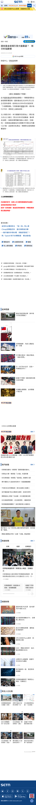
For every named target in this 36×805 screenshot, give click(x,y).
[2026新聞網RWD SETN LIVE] (2, 2)
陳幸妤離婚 (23, 5)
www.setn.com (17, 801)
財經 (29, 5)
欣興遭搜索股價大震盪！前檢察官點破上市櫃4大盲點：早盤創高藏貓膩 (6, 704)
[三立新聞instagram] (12, 791)
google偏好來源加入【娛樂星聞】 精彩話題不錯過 (19, 266)
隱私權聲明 (4, 801)
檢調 (18, 546)
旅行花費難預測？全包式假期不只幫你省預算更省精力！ (6, 723)
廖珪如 (11, 60)
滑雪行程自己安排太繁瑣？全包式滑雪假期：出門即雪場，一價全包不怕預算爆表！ (17, 704)
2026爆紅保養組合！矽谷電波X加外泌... (15, 269)
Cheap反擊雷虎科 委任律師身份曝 (15, 229)
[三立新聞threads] (27, 791)
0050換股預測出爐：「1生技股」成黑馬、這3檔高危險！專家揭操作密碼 (29, 704)
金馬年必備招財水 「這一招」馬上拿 (15, 226)
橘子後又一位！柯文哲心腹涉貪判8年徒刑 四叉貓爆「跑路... (18, 529)
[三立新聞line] (17, 791)
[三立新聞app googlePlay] (20, 796)
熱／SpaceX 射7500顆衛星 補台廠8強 (16, 235)
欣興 (7, 546)
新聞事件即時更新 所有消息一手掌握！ (16, 263)
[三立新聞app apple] (7, 796)
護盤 (22, 106)
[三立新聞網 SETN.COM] (2, 5)
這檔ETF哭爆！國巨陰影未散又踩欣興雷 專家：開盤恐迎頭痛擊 (28, 723)
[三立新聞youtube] (2, 791)
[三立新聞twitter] (22, 791)
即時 (5, 5)
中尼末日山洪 (13, 5)
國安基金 (7, 97)
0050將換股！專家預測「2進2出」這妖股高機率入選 (6, 741)
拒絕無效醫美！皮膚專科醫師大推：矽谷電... (17, 279)
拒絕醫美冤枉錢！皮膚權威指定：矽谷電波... (17, 272)
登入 (34, 2)
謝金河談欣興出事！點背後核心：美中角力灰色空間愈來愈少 (28, 741)
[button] (28, 1)
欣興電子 (28, 546)
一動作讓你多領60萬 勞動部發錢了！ (16, 232)
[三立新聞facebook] (7, 791)
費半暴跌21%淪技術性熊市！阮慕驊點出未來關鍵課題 (17, 741)
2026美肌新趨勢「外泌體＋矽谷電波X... (15, 276)
